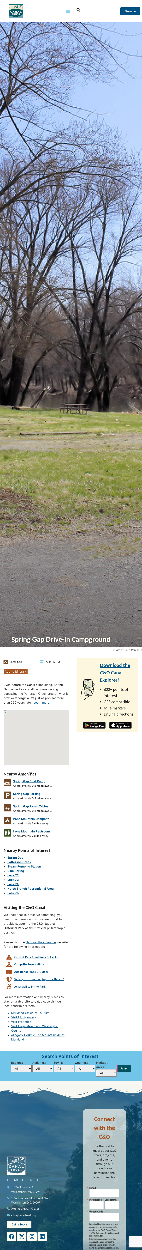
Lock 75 (13, 893)
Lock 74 (13, 884)
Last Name (110, 1199)
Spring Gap (15, 857)
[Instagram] (32, 1236)
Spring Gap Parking (26, 794)
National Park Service (41, 942)
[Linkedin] (42, 1236)
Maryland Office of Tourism (30, 1013)
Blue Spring (15, 871)
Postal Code (96, 1211)
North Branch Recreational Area (30, 888)
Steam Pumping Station (24, 866)
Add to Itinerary (16, 671)
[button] (68, 11)
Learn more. (41, 702)
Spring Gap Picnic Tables (30, 806)
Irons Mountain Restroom (31, 831)
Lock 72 (13, 875)
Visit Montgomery (23, 1017)
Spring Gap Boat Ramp (29, 781)
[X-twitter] (21, 1236)
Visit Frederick (21, 1022)
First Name (95, 1199)
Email (92, 1188)
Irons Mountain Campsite (31, 819)
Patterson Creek (19, 862)
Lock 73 (13, 880)
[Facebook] (11, 1236)
